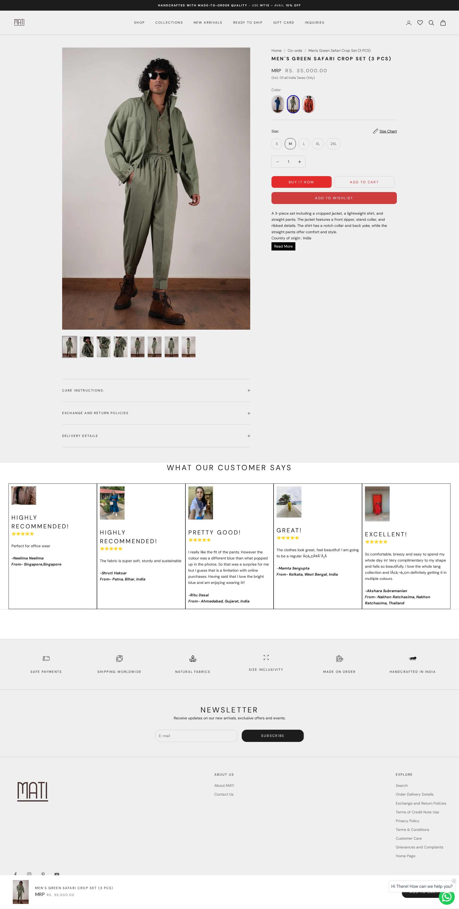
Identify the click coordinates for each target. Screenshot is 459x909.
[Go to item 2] (86, 347)
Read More (283, 246)
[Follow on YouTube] (57, 874)
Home (276, 50)
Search (402, 785)
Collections (169, 22)
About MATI (224, 785)
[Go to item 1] (69, 347)
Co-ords (295, 50)
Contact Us (223, 794)
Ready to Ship (248, 22)
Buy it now (301, 182)
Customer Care (409, 838)
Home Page (405, 855)
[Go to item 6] (154, 347)
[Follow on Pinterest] (43, 874)
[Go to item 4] (120, 347)
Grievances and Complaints (419, 847)
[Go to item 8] (188, 347)
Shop (139, 22)
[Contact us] (447, 897)
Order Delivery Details (415, 794)
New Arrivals (208, 22)
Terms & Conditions (412, 829)
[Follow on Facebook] (15, 874)
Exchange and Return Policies (421, 803)
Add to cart (364, 182)
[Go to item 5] (137, 347)
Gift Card (283, 22)
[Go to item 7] (171, 347)
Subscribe (273, 735)
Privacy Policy (407, 820)
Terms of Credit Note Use (417, 812)
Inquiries (315, 22)
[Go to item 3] (103, 347)
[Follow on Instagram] (29, 874)
